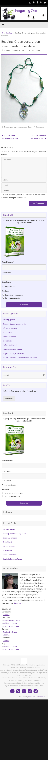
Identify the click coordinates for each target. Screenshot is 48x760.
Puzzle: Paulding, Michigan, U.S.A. (38, 136)
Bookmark (40, 127)
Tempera (31, 697)
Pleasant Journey (10, 328)
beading (7, 127)
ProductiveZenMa (10, 632)
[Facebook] (37, 2)
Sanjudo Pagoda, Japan (12, 349)
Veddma (6, 640)
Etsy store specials (12, 298)
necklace (23, 127)
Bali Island (7, 332)
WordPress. (41, 697)
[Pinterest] (33, 2)
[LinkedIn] (41, 2)
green (17, 127)
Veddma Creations (10, 623)
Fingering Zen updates (14, 295)
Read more (9, 398)
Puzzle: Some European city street (10, 136)
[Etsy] (30, 2)
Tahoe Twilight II (10, 345)
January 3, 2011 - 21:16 (22, 50)
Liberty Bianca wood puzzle (14, 324)
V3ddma (6, 615)
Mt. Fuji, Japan (9, 320)
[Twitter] (45, 2)
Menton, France (9, 337)
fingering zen (19, 603)
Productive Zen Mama (12, 620)
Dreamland (7, 341)
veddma (7, 50)
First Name (6, 273)
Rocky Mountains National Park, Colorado (20, 358)
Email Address (8, 262)
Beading (9, 33)
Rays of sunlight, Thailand (13, 353)
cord (12, 127)
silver (29, 127)
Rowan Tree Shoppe (11, 626)
